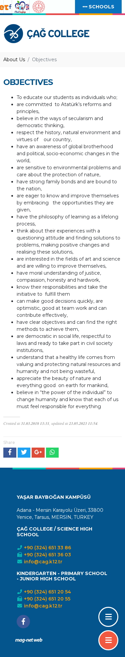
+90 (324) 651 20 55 (46, 599)
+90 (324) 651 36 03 (47, 555)
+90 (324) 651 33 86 (47, 548)
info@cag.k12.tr (42, 562)
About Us (14, 60)
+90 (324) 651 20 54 (47, 592)
